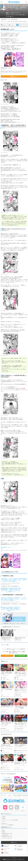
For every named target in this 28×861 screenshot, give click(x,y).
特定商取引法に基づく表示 (7, 833)
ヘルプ (3, 821)
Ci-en (7, 849)
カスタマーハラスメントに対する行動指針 (10, 820)
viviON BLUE (20, 849)
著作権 (3, 830)
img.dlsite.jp (5, 104)
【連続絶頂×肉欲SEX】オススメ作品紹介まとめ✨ (7, 638)
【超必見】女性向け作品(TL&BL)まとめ (19, 638)
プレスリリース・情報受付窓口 (8, 824)
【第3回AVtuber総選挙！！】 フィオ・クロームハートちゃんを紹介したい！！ (7, 747)
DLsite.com (7, 846)
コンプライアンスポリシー (7, 838)
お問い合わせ (4, 823)
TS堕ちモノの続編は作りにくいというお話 (20, 745)
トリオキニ (7, 853)
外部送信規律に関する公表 (7, 836)
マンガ (12, 16)
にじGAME (20, 846)
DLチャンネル (14, 2)
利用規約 (3, 818)
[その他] (19, 25)
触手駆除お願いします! (6, 68)
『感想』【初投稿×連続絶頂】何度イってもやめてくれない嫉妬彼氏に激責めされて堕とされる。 (7, 674)
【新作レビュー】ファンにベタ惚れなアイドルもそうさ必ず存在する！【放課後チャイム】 (20, 691)
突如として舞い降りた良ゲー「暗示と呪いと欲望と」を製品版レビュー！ (20, 724)
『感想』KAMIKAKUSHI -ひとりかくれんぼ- (7, 723)
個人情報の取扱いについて (7, 835)
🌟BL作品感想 (15, 21)
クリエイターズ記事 (6, 21)
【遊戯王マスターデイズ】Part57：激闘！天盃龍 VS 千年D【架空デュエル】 (20, 673)
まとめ (9, 795)
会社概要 (3, 816)
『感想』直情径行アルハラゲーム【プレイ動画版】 (20, 707)
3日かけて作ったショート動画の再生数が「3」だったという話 (20, 763)
